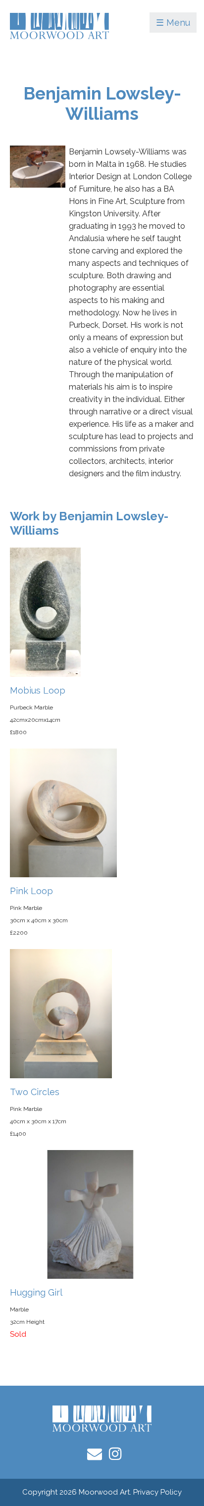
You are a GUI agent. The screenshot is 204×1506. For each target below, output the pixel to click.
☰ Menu (173, 22)
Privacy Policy (157, 1492)
